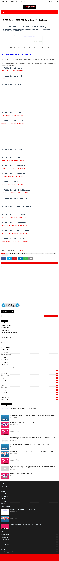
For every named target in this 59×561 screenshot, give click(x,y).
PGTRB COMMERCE (6, 340)
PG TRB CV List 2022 (33, 253)
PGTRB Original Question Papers (9, 332)
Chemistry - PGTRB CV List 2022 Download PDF (13, 123)
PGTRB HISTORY (6, 347)
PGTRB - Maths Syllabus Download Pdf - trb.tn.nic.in (23, 430)
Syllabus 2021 (5, 359)
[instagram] (54, 1)
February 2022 (29, 390)
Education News (5, 327)
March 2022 (29, 387)
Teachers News (29, 544)
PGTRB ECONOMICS (7, 345)
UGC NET (4, 491)
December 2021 (29, 394)
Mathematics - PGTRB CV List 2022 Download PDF (14, 87)
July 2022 (29, 380)
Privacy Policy (24, 1)
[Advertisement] (29, 98)
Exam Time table (6, 330)
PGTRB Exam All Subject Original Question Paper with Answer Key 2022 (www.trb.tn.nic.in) (33, 415)
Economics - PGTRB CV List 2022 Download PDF (13, 176)
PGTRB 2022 (41, 253)
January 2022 (29, 392)
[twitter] (52, 1)
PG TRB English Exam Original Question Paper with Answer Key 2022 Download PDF (31, 451)
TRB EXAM (12, 556)
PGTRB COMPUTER (6, 342)
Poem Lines (4, 486)
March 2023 (29, 371)
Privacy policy (54, 556)
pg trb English (5, 362)
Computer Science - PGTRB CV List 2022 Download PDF (15, 209)
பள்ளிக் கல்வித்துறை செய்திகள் (8, 367)
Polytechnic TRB (6, 357)
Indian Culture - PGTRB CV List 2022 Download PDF (14, 233)
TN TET (4, 499)
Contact (12, 1)
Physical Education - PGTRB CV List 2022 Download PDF (15, 241)
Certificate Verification (10, 253)
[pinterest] (57, 1)
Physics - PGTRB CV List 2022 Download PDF (12, 115)
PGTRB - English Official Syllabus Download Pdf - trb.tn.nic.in (26, 422)
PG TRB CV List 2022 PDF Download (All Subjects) (23, 408)
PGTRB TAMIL (5, 352)
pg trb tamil (5, 364)
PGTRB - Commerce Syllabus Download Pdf (21, 473)
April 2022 (29, 385)
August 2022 (29, 378)
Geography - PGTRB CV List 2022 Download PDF (13, 217)
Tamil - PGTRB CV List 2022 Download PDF (12, 70)
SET (3, 489)
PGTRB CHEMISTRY (6, 337)
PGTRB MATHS (5, 350)
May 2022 (29, 383)
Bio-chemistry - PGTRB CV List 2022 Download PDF (14, 225)
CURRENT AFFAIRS (6, 325)
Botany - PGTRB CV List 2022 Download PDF (12, 152)
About (7, 1)
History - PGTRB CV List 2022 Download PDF (12, 184)
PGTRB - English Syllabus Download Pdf (20, 459)
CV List (18, 253)
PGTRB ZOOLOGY (6, 354)
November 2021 (29, 397)
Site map (17, 1)
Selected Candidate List (50, 253)
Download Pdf (24, 253)
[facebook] (49, 1)
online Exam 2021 (29, 547)
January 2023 (29, 373)
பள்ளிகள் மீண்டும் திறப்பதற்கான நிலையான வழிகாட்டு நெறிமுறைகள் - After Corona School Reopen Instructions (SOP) (32, 438)
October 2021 (29, 399)
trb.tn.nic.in (7, 17)
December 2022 (29, 375)
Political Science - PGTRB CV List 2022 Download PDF (14, 192)
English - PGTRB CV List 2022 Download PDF (12, 79)
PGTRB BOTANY (6, 335)
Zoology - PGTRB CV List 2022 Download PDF (12, 160)
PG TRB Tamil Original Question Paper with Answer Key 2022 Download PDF (29, 444)
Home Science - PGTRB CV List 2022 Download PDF (14, 201)
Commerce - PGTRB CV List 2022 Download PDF (13, 168)
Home (2, 1)
